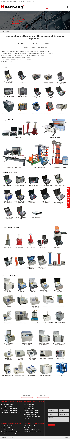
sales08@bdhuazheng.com (31, 1)
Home (30, 7)
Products (36, 7)
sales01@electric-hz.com (10, 429)
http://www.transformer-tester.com (12, 431)
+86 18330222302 (30, 425)
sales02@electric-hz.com (32, 410)
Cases (52, 7)
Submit (51, 424)
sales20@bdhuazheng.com (10, 410)
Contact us (59, 7)
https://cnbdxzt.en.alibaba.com (33, 431)
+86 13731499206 (8, 425)
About (42, 7)
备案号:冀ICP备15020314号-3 (7, 437)
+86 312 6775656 (7, 427)
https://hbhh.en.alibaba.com (33, 414)
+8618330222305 (11, 1)
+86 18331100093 (30, 404)
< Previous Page (26, 395)
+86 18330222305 (8, 404)
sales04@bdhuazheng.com (33, 429)
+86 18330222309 (31, 406)
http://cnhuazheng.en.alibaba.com (12, 433)
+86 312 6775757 (30, 427)
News (47, 7)
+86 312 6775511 (7, 406)
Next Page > (43, 395)
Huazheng (26, 48)
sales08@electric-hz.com (32, 412)
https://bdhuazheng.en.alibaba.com (12, 412)
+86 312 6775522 (30, 408)
